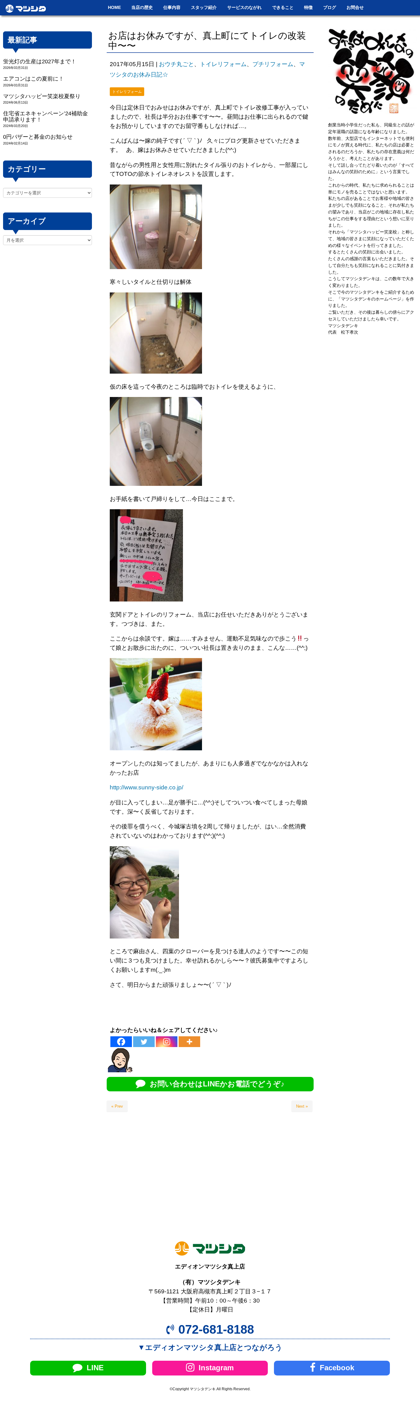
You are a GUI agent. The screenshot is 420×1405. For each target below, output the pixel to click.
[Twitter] (144, 1041)
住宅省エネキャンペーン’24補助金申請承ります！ (45, 116)
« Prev (117, 1106)
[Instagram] (166, 1041)
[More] (189, 1041)
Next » (302, 1106)
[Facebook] (121, 1041)
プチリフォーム (272, 64)
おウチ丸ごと (176, 64)
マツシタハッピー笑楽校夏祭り (42, 96)
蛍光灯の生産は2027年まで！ (39, 61)
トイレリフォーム (223, 64)
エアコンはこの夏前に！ (33, 79)
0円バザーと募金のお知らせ (38, 137)
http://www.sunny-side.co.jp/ (146, 787)
